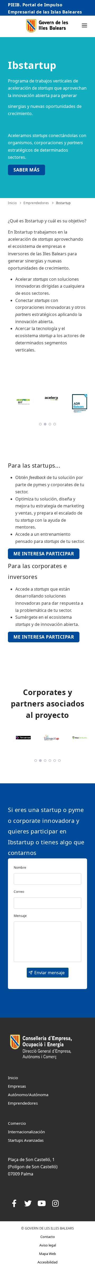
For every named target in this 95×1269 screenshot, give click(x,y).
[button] (48, 973)
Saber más (26, 170)
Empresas (17, 1086)
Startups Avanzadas (26, 1140)
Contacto (47, 1236)
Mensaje (20, 916)
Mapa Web (47, 1253)
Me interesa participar (43, 554)
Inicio (12, 203)
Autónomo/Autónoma (28, 1094)
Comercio (17, 1123)
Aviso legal (47, 1245)
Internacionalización (26, 1131)
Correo (19, 891)
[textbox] (47, 879)
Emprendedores (36, 203)
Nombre (20, 867)
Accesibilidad (47, 1262)
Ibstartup (63, 203)
